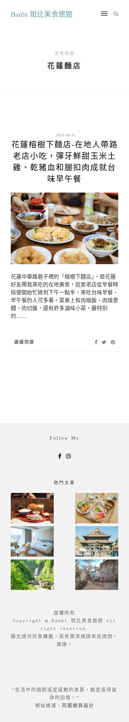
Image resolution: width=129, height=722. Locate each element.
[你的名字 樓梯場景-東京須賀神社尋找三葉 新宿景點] (96, 575)
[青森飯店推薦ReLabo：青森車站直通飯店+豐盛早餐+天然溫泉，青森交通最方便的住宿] (32, 542)
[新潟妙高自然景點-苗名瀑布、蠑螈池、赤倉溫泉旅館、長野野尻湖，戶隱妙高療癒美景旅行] (32, 575)
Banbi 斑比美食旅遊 (42, 14)
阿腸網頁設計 (78, 705)
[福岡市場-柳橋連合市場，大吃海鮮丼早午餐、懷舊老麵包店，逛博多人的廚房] (96, 509)
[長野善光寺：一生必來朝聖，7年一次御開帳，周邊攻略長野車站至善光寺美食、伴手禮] (96, 542)
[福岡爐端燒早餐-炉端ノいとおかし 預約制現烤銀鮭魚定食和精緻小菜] (32, 509)
